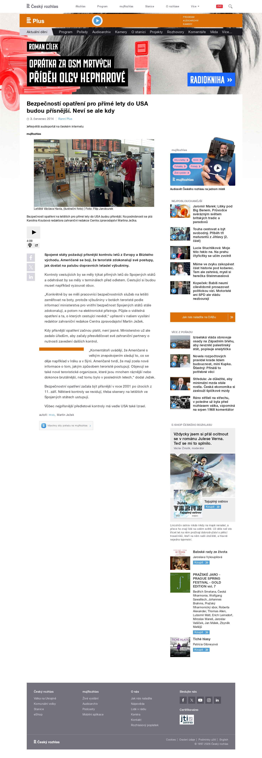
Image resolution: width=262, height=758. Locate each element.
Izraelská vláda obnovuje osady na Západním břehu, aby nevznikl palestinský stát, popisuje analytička (213, 343)
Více (227, 32)
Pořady (82, 32)
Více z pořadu (182, 332)
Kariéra (135, 714)
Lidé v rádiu (138, 709)
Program (102, 6)
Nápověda (138, 703)
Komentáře (197, 32)
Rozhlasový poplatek (144, 725)
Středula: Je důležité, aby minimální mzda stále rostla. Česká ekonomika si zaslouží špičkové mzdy (214, 385)
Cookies (171, 739)
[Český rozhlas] (42, 6)
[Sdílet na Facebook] (31, 257)
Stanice (149, 6)
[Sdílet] (36, 245)
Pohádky (178, 166)
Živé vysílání (180, 173)
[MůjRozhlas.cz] (34, 134)
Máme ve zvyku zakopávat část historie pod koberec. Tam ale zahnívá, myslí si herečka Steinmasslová (213, 270)
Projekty (156, 32)
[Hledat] (230, 6)
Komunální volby (45, 703)
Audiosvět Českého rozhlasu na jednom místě (197, 189)
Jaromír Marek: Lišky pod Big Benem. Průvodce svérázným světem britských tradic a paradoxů (213, 214)
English (224, 739)
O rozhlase (172, 6)
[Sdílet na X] (31, 267)
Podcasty (89, 709)
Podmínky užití (207, 739)
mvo (52, 415)
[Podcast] (30, 245)
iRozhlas (81, 6)
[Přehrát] (33, 232)
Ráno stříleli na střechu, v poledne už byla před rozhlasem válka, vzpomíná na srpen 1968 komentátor (214, 403)
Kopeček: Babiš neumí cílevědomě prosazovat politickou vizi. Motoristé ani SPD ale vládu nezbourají (212, 290)
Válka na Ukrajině (45, 698)
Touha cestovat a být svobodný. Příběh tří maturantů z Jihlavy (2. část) (210, 235)
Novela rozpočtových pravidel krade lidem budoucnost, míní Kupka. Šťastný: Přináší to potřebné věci (212, 364)
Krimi (195, 160)
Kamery (187, 24)
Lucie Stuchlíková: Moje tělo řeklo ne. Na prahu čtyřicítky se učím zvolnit (212, 252)
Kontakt (136, 720)
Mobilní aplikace (93, 714)
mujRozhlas (126, 6)
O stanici (139, 32)
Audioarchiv (190, 20)
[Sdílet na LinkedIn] (31, 277)
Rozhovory (175, 32)
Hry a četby (179, 160)
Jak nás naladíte (141, 698)
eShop (38, 714)
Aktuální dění (37, 32)
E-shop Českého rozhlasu (192, 425)
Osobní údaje (187, 739)
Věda (214, 32)
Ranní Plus (65, 119)
